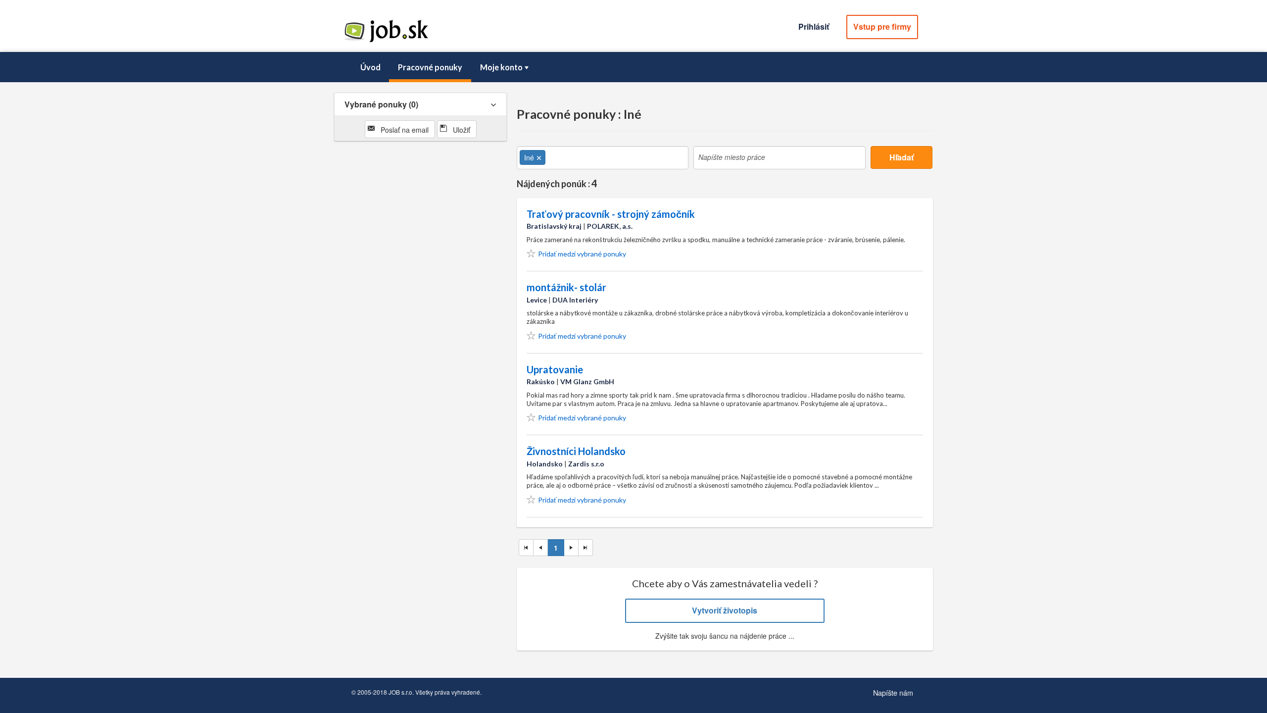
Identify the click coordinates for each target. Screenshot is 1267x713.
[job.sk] (386, 41)
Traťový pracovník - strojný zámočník (611, 214)
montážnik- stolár (566, 287)
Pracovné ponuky (430, 67)
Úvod (370, 67)
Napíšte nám (893, 692)
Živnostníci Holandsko (576, 451)
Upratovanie (555, 369)
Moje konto (501, 67)
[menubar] (633, 67)
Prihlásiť (813, 26)
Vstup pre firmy (882, 26)
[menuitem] (370, 67)
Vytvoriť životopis (724, 610)
